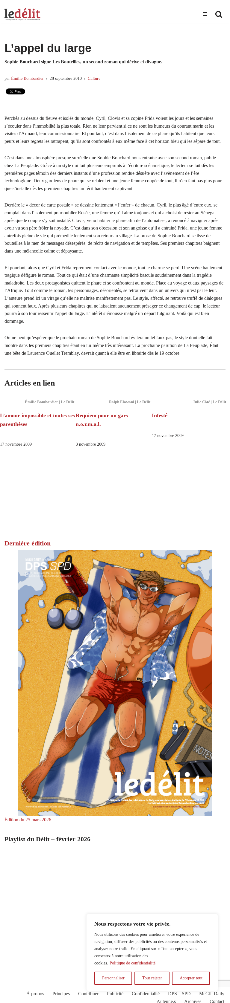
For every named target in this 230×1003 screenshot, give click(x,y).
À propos (35, 993)
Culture (94, 78)
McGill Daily (211, 993)
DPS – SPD (179, 993)
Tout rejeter (152, 978)
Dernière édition (27, 543)
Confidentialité (146, 993)
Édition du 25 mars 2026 (27, 819)
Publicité (115, 993)
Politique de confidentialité (132, 963)
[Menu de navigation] (205, 14)
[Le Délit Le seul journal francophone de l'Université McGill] (22, 14)
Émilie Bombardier (27, 78)
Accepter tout (191, 978)
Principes (61, 993)
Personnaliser (113, 978)
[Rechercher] (219, 14)
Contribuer (88, 993)
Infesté (159, 415)
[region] (152, 952)
